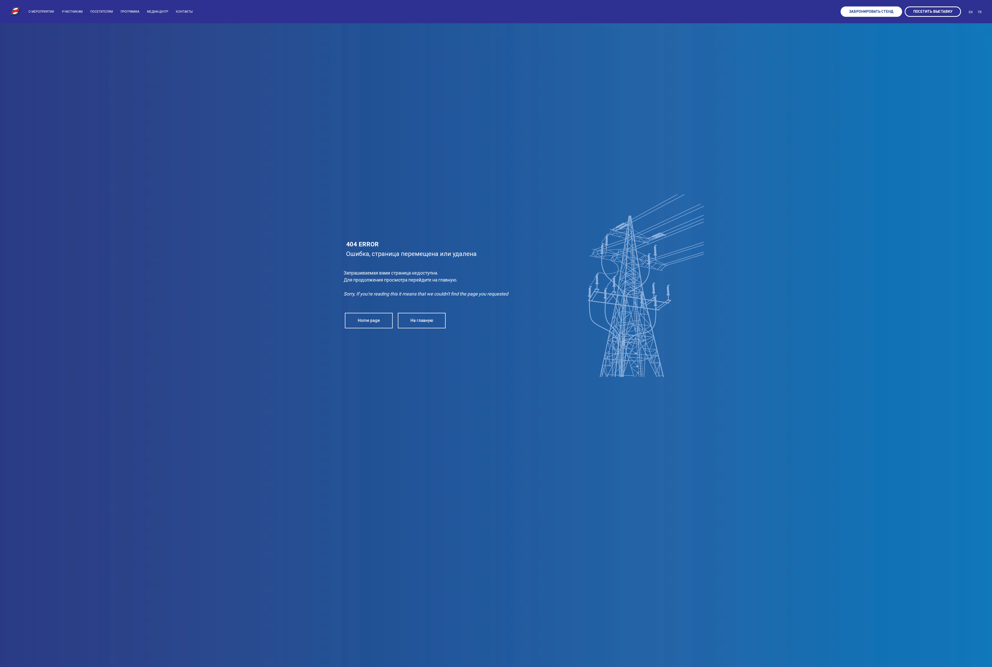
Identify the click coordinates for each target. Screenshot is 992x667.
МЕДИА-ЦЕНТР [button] (157, 11)
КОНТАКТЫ (184, 11)
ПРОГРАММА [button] (130, 11)
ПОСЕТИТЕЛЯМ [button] (101, 11)
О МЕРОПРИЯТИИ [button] (41, 11)
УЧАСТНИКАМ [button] (72, 11)
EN (971, 12)
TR (980, 12)
